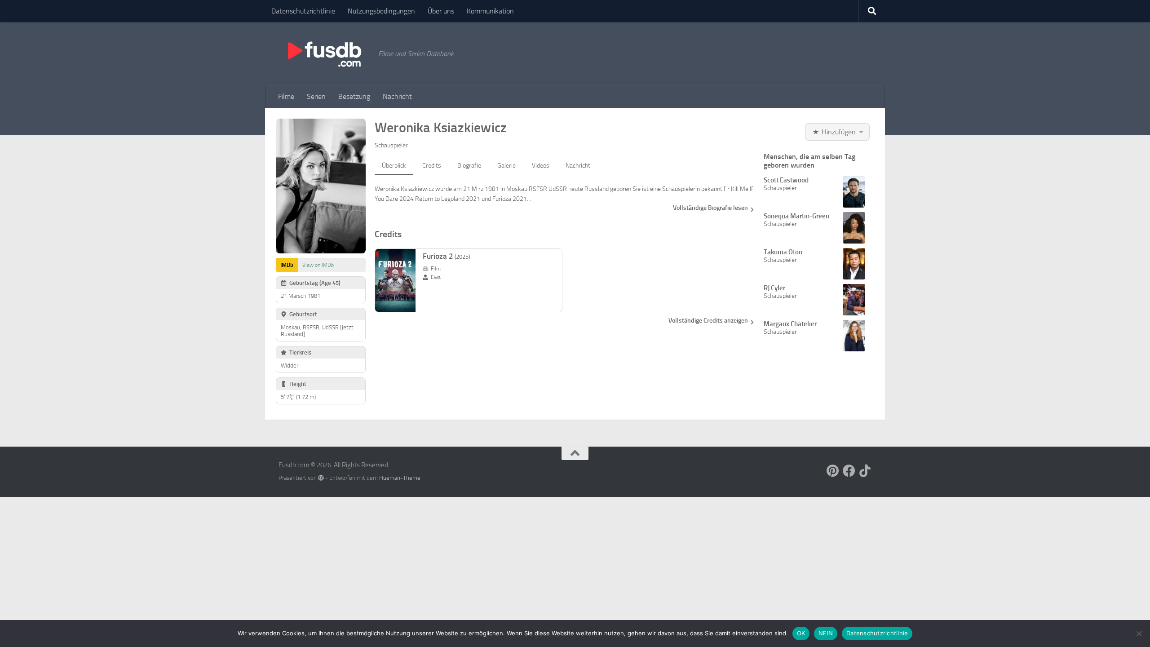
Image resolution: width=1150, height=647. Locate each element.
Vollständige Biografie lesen (710, 208)
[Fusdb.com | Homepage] (324, 53)
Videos (540, 165)
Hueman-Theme (399, 477)
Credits (431, 165)
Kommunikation (490, 11)
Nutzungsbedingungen (381, 11)
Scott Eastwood (786, 180)
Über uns (441, 11)
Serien (316, 96)
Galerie (506, 165)
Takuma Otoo (783, 252)
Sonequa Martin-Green (796, 216)
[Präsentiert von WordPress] (321, 478)
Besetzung (354, 96)
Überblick (394, 165)
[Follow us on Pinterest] (833, 471)
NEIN (825, 633)
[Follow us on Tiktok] (865, 471)
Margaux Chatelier (790, 324)
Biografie (469, 165)
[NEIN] (1138, 633)
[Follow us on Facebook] (849, 471)
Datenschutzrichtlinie (303, 11)
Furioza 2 (446, 256)
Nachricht (397, 96)
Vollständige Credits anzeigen (708, 320)
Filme (286, 96)
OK (801, 633)
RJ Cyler (774, 288)
